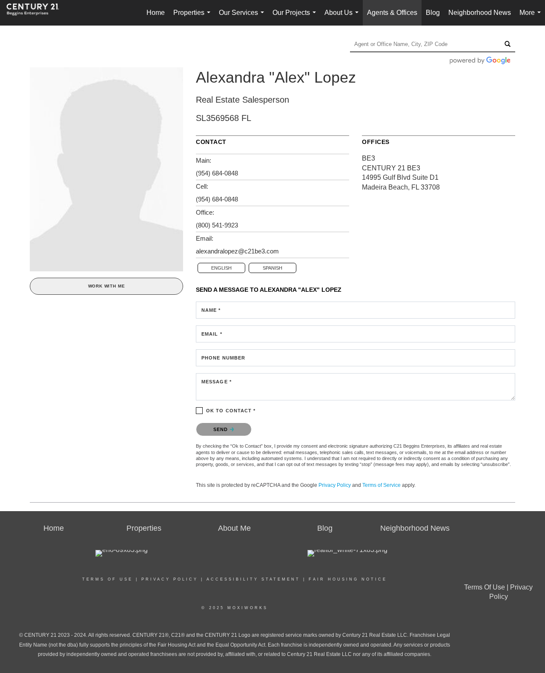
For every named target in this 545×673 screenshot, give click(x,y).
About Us (343, 17)
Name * (211, 310)
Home (155, 12)
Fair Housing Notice (348, 579)
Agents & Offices (392, 12)
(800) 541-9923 (217, 225)
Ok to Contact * (231, 410)
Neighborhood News (479, 12)
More (531, 17)
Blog (433, 12)
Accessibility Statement (253, 579)
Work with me (106, 286)
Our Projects (295, 17)
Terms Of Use (107, 579)
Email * (211, 333)
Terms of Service (381, 485)
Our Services (243, 17)
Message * (216, 381)
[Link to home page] (37, 13)
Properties (193, 17)
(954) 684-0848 (217, 173)
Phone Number (223, 357)
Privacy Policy (334, 485)
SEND (221, 429)
